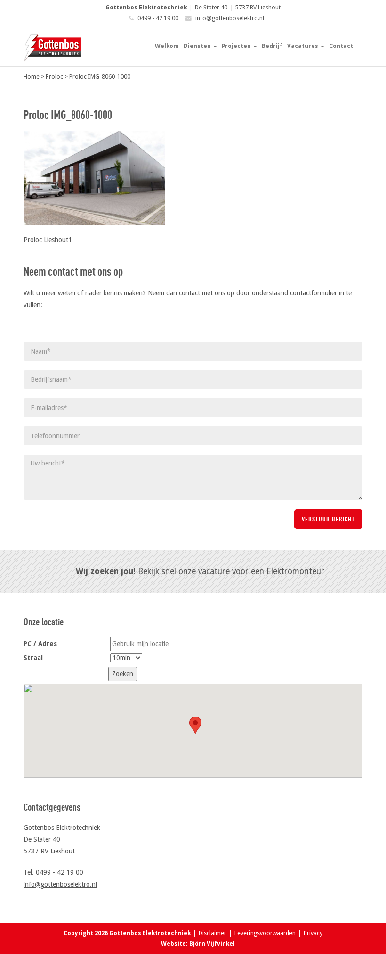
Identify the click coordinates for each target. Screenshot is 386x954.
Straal (33, 658)
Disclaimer (212, 933)
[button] (195, 725)
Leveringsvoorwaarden (265, 933)
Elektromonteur (295, 571)
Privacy (313, 933)
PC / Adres (40, 643)
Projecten (237, 45)
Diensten (198, 45)
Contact (341, 45)
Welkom (167, 45)
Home (32, 76)
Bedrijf (272, 45)
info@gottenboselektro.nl (229, 18)
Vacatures (303, 45)
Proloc (54, 76)
